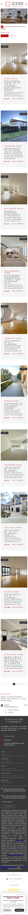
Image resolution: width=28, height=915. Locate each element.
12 (22, 684)
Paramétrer (7, 910)
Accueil (3, 12)
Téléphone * (6, 773)
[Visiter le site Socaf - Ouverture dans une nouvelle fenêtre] (14, 889)
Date (12, 35)
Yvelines (11, 712)
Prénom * (5, 759)
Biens (8, 12)
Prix (3, 35)
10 (17, 684)
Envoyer (7, 806)
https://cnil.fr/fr (19, 840)
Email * (4, 766)
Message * (5, 780)
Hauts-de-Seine (13, 710)
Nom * (3, 751)
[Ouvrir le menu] (26, 4)
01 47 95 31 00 (9, 736)
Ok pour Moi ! (19, 910)
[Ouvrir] (2, 4)
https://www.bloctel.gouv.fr (15, 855)
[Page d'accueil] (14, 4)
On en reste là (19, 894)
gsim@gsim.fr (8, 740)
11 (19, 684)
